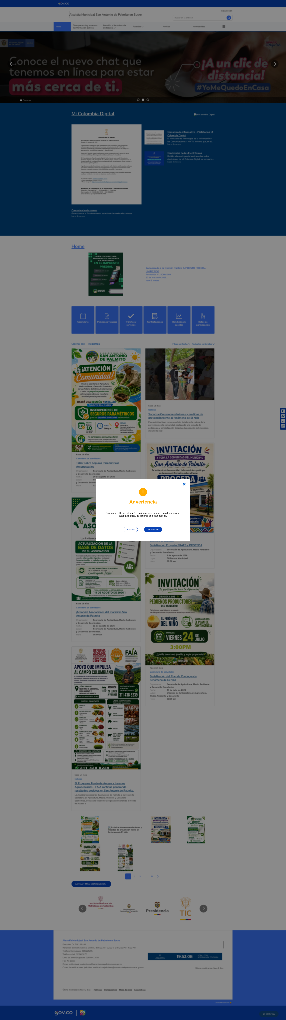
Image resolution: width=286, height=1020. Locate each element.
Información (153, 529)
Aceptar (131, 529)
